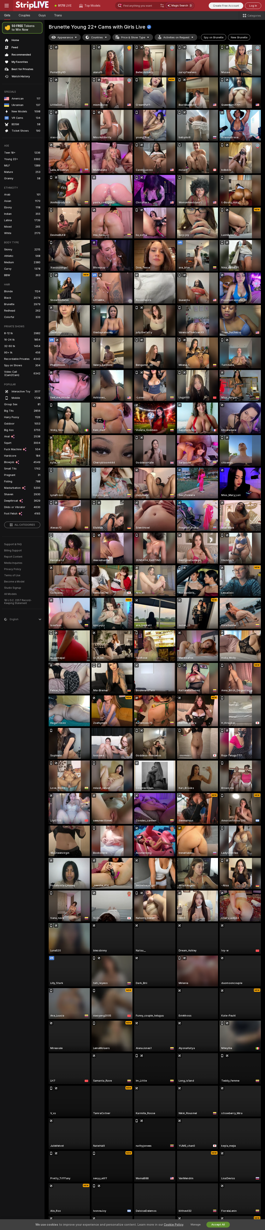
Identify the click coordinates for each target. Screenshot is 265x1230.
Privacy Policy (12, 569)
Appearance (65, 37)
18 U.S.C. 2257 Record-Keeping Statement (18, 602)
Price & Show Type (133, 37)
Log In (253, 5)
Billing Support (13, 550)
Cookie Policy (173, 1224)
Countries (97, 37)
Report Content (13, 556)
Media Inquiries (13, 563)
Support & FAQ (13, 544)
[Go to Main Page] (32, 5)
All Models (10, 594)
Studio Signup (12, 587)
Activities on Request (176, 37)
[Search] (162, 5)
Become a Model (14, 581)
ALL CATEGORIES (24, 524)
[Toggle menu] (6, 5)
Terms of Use (12, 575)
